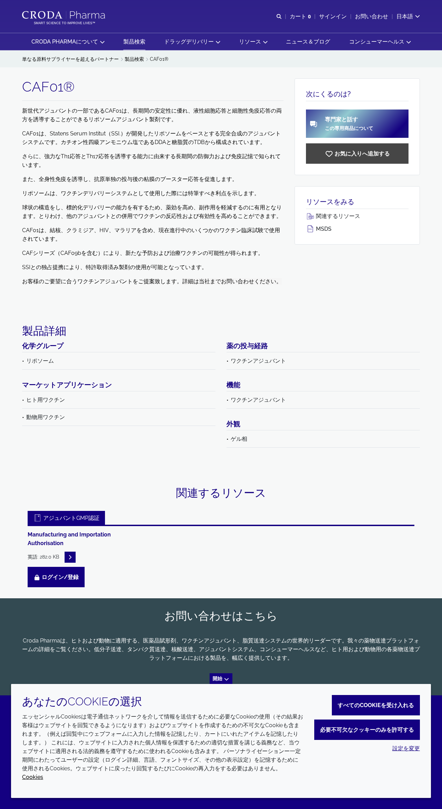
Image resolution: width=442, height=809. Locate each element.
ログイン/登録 (59, 577)
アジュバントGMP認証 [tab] (70, 518)
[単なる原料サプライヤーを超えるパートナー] (64, 15)
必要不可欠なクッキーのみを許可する (367, 729)
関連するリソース (337, 216)
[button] (67, 41)
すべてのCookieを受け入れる (376, 705)
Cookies (32, 777)
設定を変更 (406, 748)
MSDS (323, 229)
